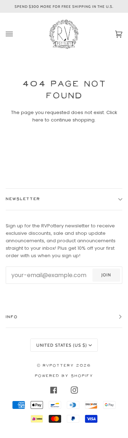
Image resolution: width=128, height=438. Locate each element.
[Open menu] (16, 34)
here (37, 120)
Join (106, 274)
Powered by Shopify (64, 376)
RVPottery (58, 365)
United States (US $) (61, 345)
